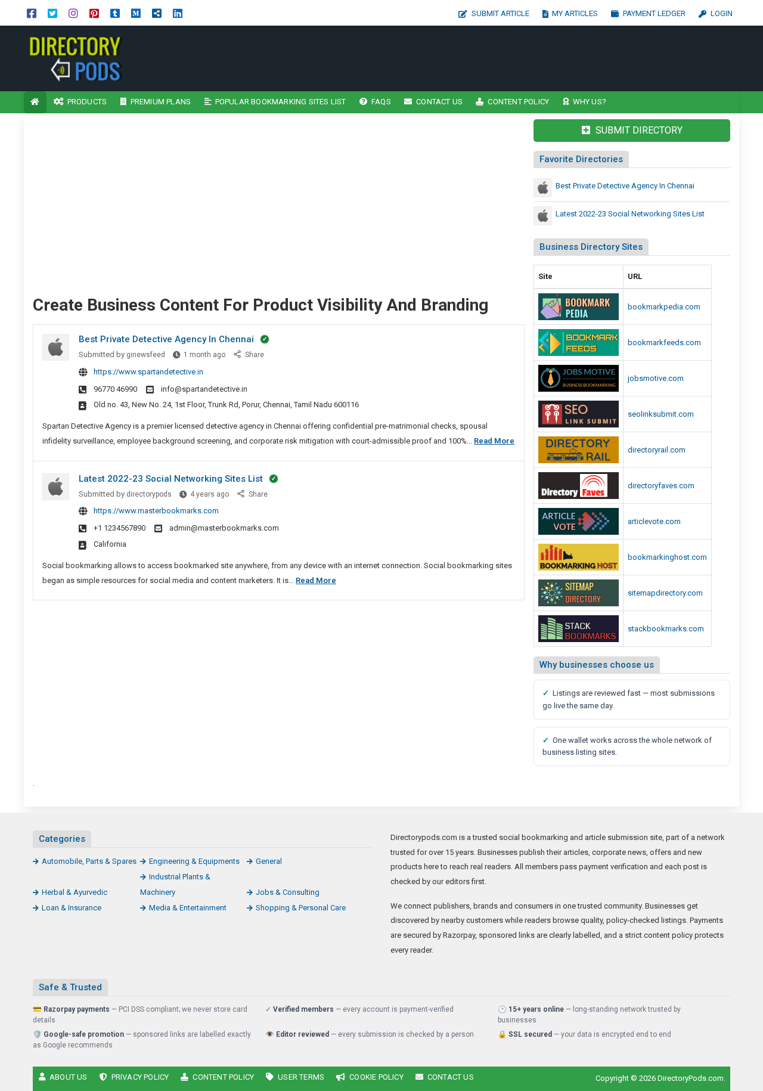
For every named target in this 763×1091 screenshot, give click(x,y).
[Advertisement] (487, 58)
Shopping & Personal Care (301, 907)
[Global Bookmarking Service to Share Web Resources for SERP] (578, 342)
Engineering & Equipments (194, 861)
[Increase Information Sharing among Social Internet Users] (578, 306)
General (269, 861)
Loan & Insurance (71, 907)
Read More (494, 440)
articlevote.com (654, 521)
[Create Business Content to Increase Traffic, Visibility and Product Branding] (104, 57)
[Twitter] (52, 12)
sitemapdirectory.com (665, 592)
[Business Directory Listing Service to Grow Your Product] (578, 592)
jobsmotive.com (656, 378)
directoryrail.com (657, 449)
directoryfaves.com (661, 485)
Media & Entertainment (188, 907)
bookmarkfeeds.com (664, 342)
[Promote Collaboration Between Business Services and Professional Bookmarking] (578, 485)
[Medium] (136, 12)
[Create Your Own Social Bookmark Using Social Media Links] (578, 414)
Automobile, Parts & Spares (89, 861)
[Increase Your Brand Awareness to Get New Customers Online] (578, 557)
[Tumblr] (115, 12)
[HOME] (35, 102)
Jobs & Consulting (288, 892)
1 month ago (204, 355)
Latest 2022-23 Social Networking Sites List (171, 478)
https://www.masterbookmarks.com (156, 510)
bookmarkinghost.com (667, 557)
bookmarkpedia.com (664, 306)
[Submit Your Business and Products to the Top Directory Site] (578, 449)
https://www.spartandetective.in (148, 371)
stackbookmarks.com (666, 628)
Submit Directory (638, 130)
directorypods (149, 494)
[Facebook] (31, 12)
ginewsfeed (145, 355)
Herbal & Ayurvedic (74, 892)
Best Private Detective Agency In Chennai (166, 339)
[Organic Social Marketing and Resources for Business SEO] (578, 378)
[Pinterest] (94, 12)
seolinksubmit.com (661, 414)
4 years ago (209, 494)
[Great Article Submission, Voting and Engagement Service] (578, 521)
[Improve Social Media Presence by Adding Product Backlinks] (578, 628)
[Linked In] (177, 12)
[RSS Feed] (157, 12)
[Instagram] (73, 12)
